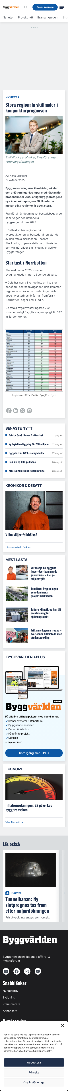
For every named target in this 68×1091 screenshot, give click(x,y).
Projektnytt (25, 17)
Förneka (34, 1072)
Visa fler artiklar (14, 822)
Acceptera (34, 1062)
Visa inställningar (34, 1082)
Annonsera (10, 1011)
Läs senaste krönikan (17, 547)
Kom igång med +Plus (34, 753)
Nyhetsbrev (10, 991)
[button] (62, 1025)
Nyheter (8, 17)
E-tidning (9, 997)
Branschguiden (47, 17)
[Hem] (12, 7)
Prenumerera (11, 1004)
